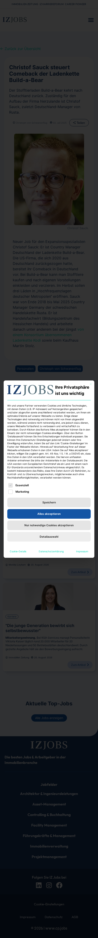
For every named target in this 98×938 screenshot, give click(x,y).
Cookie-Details (18, 551)
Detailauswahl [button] (49, 536)
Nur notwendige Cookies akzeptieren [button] (49, 525)
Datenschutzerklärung (51, 551)
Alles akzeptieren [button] (49, 514)
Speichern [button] (49, 502)
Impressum (82, 551)
